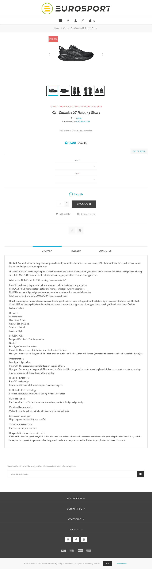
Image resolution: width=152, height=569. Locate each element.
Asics (79, 117)
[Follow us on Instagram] (68, 539)
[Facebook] (76, 539)
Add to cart (84, 204)
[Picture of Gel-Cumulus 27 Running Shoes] (53, 86)
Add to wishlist (65, 214)
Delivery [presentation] (76, 250)
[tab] (47, 250)
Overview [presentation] (47, 250)
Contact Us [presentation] (105, 250)
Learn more (121, 563)
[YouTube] (84, 539)
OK (107, 563)
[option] (53, 86)
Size (76, 173)
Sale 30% (53, 39)
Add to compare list (88, 214)
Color (76, 160)
